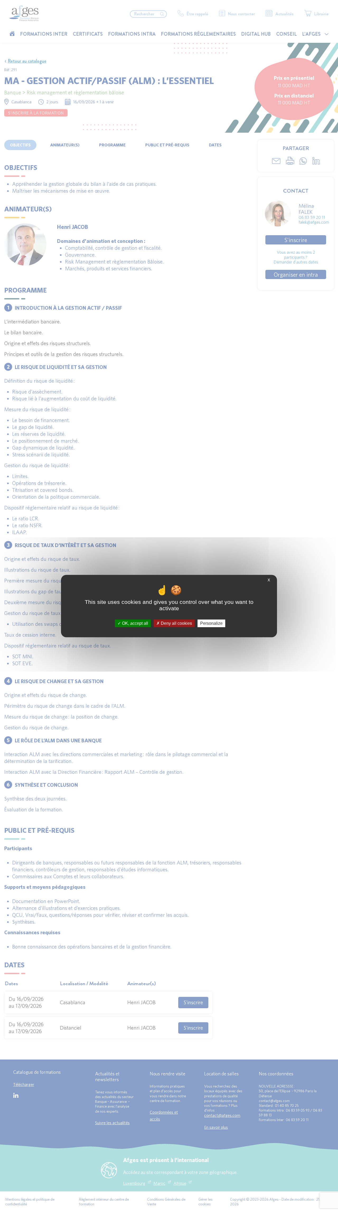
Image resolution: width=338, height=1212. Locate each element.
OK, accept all (134, 623)
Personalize (211, 623)
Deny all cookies (176, 623)
